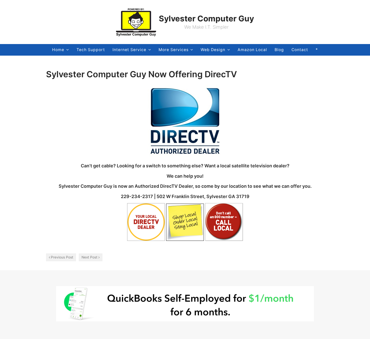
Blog (279, 49)
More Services (174, 49)
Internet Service (129, 49)
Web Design (213, 49)
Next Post (89, 257)
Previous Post (62, 257)
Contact (299, 49)
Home (58, 49)
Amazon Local (252, 49)
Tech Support (91, 49)
